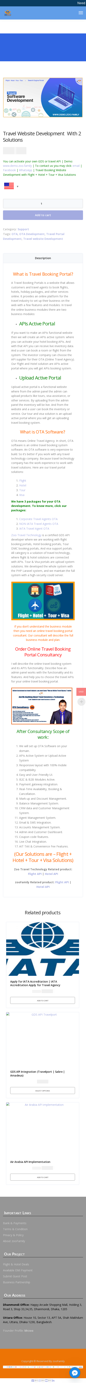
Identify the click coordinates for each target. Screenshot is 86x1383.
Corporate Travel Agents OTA (38, 519)
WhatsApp (25, 170)
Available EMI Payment (18, 1270)
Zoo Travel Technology (26, 535)
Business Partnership (16, 1282)
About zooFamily (14, 1241)
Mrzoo (28, 1330)
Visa (21, 495)
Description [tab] (43, 258)
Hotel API (51, 874)
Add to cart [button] (42, 1000)
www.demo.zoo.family (17, 166)
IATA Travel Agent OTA (34, 528)
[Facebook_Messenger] (74, 1372)
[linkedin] (53, 1380)
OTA (15, 234)
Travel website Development (43, 239)
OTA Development (32, 234)
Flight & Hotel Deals (16, 1264)
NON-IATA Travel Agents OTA (38, 524)
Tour (22, 490)
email (76, 166)
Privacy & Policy (13, 1235)
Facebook (9, 170)
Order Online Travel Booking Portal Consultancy (43, 652)
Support (23, 229)
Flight (22, 480)
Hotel (22, 485)
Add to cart (43, 215)
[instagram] (40, 1380)
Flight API (35, 874)
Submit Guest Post (15, 1276)
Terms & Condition (15, 1229)
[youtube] (46, 1380)
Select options (42, 1090)
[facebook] (33, 1380)
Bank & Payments (14, 1223)
